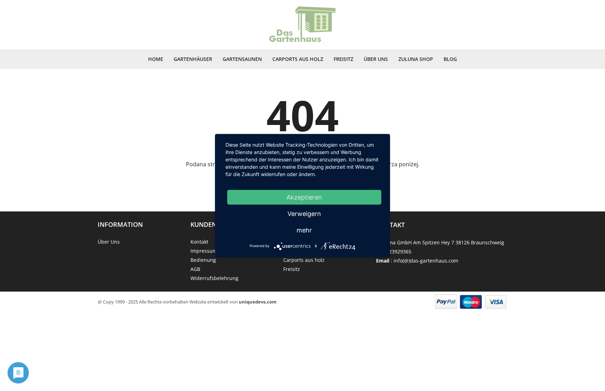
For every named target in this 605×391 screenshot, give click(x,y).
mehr (304, 229)
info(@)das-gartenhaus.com (426, 260)
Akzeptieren (304, 197)
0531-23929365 (393, 251)
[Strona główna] (302, 24)
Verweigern (304, 213)
